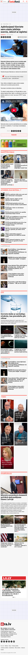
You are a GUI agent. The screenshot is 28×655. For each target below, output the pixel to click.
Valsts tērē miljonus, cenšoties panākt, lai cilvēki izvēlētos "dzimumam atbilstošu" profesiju (7, 182)
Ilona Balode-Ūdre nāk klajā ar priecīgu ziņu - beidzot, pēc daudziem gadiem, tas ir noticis (17, 268)
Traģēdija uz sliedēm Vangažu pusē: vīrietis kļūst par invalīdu (20, 336)
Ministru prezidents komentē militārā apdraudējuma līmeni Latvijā (14, 497)
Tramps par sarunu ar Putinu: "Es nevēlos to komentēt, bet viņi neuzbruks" (7, 544)
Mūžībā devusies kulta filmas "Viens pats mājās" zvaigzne (17, 258)
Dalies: (8, 131)
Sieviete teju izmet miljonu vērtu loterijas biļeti (20, 181)
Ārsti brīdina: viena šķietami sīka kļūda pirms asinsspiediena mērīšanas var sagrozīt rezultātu (17, 251)
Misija (10, 645)
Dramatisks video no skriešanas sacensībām (14, 208)
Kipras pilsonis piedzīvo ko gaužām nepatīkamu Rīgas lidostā (15, 212)
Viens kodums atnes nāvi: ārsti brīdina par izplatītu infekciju (16, 275)
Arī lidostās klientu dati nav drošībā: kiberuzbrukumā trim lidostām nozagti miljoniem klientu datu (20, 528)
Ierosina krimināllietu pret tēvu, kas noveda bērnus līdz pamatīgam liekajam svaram (15, 224)
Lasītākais (5, 246)
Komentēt (14, 135)
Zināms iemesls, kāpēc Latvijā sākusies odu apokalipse (13, 199)
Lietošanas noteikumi (5, 647)
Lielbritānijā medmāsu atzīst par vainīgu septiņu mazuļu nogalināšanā (16, 204)
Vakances (23, 647)
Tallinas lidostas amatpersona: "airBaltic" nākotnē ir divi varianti (20, 544)
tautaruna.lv (3, 34)
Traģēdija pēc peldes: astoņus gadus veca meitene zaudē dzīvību (20, 351)
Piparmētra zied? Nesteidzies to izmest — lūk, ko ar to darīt (17, 282)
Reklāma (6, 645)
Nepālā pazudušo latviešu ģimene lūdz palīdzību (7, 526)
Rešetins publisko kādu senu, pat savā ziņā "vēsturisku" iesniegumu (16, 195)
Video (3, 397)
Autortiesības (11, 647)
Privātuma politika (15, 645)
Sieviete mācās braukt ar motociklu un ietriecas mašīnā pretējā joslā (7, 166)
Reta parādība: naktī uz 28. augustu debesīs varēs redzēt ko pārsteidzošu (7, 351)
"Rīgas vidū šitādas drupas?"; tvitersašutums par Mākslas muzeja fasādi (15, 235)
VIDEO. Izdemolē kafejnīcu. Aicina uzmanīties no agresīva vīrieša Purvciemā (15, 241)
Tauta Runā (5, 24)
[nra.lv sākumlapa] (4, 1)
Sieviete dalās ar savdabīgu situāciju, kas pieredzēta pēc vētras (13, 316)
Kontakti (2, 649)
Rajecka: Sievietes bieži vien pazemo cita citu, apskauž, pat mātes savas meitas (15, 229)
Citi (10, 24)
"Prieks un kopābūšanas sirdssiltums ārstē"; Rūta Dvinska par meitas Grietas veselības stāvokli (15, 218)
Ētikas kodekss (17, 647)
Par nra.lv (2, 645)
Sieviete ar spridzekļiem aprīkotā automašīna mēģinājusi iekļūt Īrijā (20, 166)
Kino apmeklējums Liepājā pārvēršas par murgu (7, 336)
